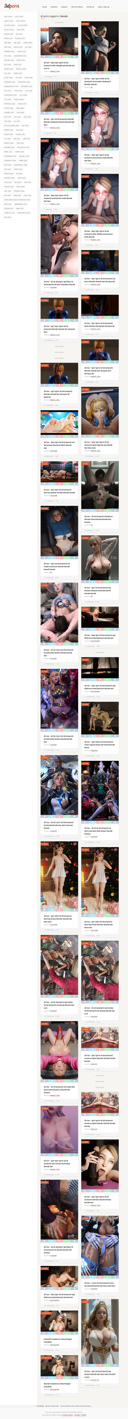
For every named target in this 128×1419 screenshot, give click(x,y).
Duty (7, 91)
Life (7, 139)
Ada (19, 34)
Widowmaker (20, 204)
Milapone (9, 147)
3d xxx (9, 30)
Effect (18, 91)
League (8, 134)
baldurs (9, 60)
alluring (20, 38)
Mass (20, 143)
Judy (25, 125)
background (20, 56)
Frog (20, 112)
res (19, 173)
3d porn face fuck (52, 1406)
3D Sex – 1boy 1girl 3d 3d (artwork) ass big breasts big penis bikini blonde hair (59, 445)
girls (27, 117)
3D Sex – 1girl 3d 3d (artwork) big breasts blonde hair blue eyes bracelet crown (99, 1374)
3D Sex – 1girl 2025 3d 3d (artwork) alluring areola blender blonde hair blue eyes (58, 919)
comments (9, 82)
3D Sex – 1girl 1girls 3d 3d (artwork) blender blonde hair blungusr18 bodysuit (58, 394)
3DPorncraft (46, 1313)
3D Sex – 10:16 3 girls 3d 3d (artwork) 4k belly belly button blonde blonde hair (59, 739)
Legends (20, 134)
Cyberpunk (24, 82)
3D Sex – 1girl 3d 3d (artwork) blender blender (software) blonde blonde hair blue (59, 122)
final (20, 108)
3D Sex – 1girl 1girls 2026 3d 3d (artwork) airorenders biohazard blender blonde (97, 81)
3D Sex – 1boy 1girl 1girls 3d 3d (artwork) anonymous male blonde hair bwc (98, 158)
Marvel (9, 143)
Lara (19, 130)
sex (17, 182)
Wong (20, 208)
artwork (9, 51)
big (7, 64)
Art (28, 47)
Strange (8, 187)
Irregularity (94, 750)
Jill (17, 121)
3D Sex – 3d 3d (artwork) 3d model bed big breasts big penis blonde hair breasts (59, 1090)
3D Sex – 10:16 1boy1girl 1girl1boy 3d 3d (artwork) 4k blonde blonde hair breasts (58, 1250)
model (8, 152)
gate (7, 117)
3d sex (22, 25)
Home (44, 7)
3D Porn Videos (77, 7)
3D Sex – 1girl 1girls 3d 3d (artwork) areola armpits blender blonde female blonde (99, 1058)
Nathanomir (10, 156)
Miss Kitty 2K (23, 147)
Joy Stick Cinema (11, 125)
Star (27, 182)
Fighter (8, 108)
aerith (8, 38)
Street (20, 187)
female (22, 104)
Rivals (22, 178)
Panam (23, 160)
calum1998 (53, 451)
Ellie (28, 91)
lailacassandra (54, 1345)
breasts (21, 69)
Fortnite (9, 112)
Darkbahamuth (11, 86)
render (8, 173)
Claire (28, 78)
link (17, 139)
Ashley (22, 51)
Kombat (8, 130)
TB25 (7, 191)
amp (7, 43)
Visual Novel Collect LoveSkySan (17, 200)
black (17, 64)
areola (18, 47)
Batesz (21, 60)
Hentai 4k (90, 7)
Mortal (19, 152)
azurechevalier (95, 641)
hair (7, 121)
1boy (8, 16)
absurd (8, 34)
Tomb (17, 195)
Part (7, 165)
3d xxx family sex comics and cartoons (75, 1406)
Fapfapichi (9, 104)
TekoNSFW (19, 191)
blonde (8, 69)
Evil (23, 95)
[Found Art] (24, 213)
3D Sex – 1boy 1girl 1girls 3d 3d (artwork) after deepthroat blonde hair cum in (59, 66)
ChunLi (8, 78)
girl (17, 117)
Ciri (19, 78)
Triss (27, 195)
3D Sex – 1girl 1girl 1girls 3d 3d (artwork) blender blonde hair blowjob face (59, 329)
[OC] (7, 217)
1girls (8, 21)
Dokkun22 (94, 1064)
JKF (92, 87)
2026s (20, 30)
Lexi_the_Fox (95, 1380)
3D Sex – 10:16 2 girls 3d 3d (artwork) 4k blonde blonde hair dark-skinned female (59, 825)
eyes (7, 99)
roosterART (53, 287)
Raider (18, 169)
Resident (9, 178)
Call (7, 73)
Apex (7, 47)
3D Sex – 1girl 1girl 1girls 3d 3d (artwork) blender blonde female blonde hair (97, 1200)
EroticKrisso (10, 95)
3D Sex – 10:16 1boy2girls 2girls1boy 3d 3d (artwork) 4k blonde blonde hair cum (59, 1005)
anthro (28, 43)
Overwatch (10, 160)
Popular (64, 7)
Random (54, 7)
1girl (19, 16)
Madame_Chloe (55, 71)
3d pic (20, 21)
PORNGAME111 (20, 165)
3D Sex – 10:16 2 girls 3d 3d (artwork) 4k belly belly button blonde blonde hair (59, 653)
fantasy (19, 99)
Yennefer (9, 213)
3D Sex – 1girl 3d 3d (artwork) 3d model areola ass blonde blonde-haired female (57, 567)
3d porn (9, 25)
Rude (7, 182)
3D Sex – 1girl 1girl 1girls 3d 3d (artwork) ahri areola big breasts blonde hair (57, 1164)
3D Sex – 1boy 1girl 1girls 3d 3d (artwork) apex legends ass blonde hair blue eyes (98, 445)
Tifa (7, 195)
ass (7, 56)
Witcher (8, 208)
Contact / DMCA (80, 1415)
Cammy (18, 73)
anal (17, 43)
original (24, 156)
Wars (7, 204)
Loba (26, 139)
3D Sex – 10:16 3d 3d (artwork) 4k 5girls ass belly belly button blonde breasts (98, 831)
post (7, 169)
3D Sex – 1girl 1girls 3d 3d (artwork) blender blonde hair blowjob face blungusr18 (98, 371)
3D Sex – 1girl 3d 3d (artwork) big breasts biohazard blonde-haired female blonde (97, 591)
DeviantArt (26, 86)
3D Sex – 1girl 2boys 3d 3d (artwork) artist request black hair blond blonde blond (99, 745)
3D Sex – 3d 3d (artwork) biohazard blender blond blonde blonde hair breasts (98, 519)
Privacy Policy (67, 1415)
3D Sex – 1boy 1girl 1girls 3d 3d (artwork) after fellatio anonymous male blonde (98, 234)
